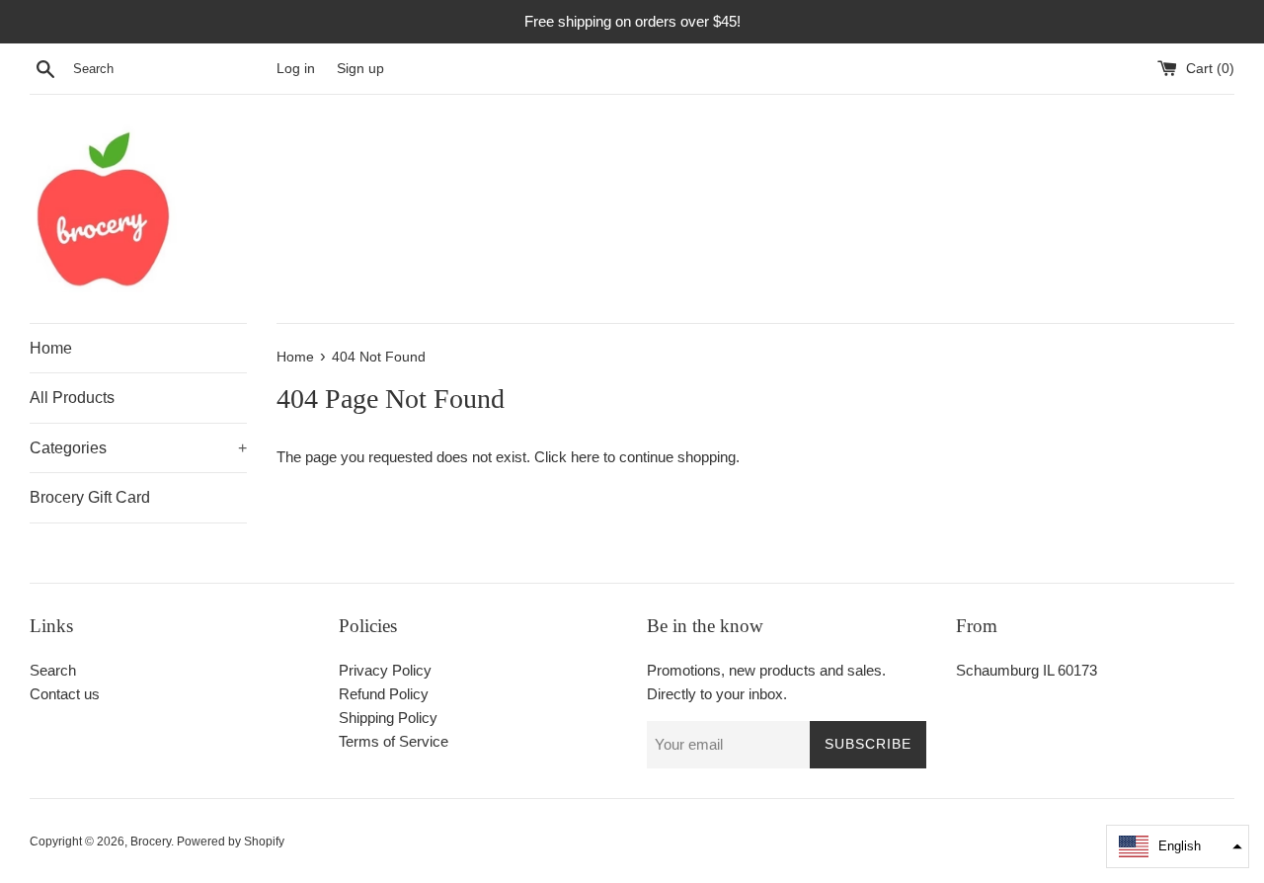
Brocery (150, 841)
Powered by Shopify (230, 841)
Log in (295, 68)
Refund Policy (384, 693)
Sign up (360, 68)
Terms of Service (393, 741)
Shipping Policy (388, 717)
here (585, 456)
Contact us (65, 693)
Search (53, 670)
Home (51, 348)
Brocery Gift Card (90, 497)
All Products (72, 397)
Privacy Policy (385, 670)
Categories (138, 448)
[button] (1177, 846)
